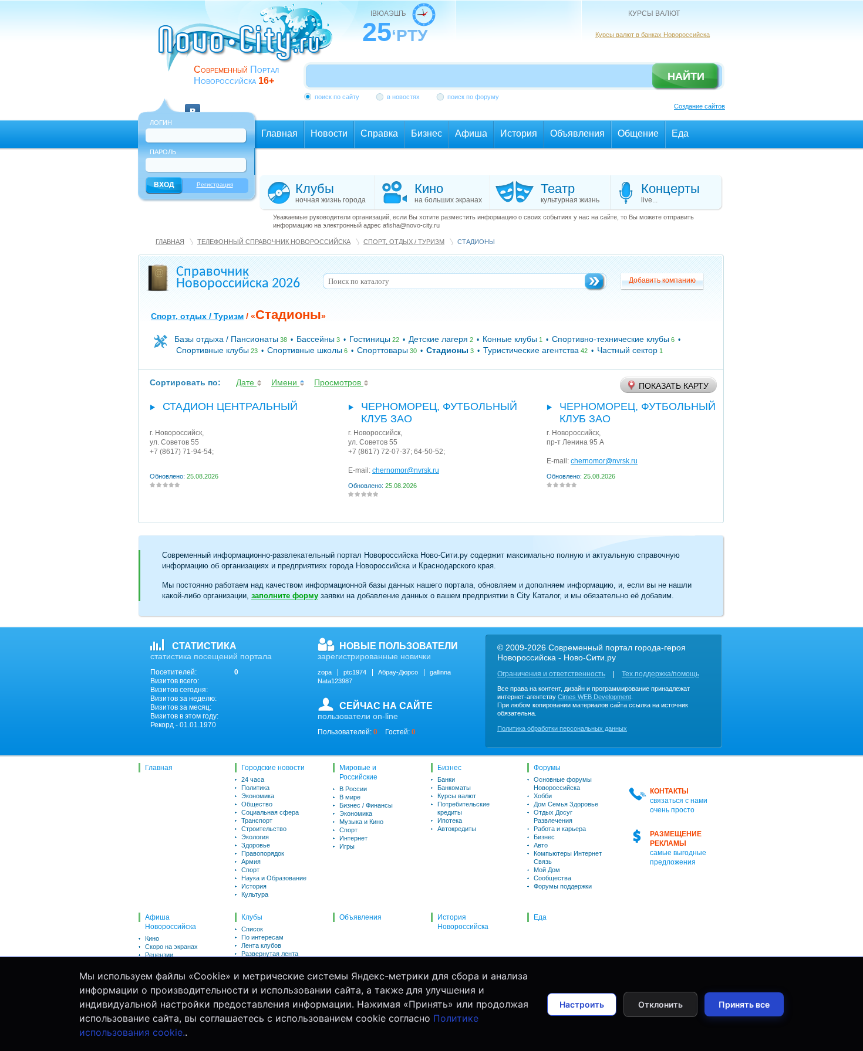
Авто (541, 845)
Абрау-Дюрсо (398, 672)
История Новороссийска (462, 922)
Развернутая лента (269, 953)
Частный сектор (627, 350)
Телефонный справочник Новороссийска (273, 241)
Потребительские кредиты (463, 808)
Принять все (744, 1004)
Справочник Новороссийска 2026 (238, 278)
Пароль (163, 151)
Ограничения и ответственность (551, 674)
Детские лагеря (438, 339)
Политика (255, 787)
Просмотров (338, 382)
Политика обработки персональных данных (562, 728)
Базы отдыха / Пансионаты (226, 339)
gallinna (440, 672)
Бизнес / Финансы (366, 805)
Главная (170, 241)
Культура (254, 894)
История (254, 886)
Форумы (547, 768)
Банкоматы (454, 787)
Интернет (353, 838)
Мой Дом (547, 869)
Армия (251, 861)
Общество (256, 804)
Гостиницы (369, 339)
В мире (349, 797)
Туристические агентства (531, 350)
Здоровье (255, 845)
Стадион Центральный (230, 406)
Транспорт (256, 820)
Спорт (250, 869)
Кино (152, 938)
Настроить (581, 1004)
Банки (446, 779)
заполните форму (284, 595)
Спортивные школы (304, 350)
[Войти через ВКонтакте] (192, 104)
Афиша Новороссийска (170, 922)
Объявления (360, 917)
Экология (255, 836)
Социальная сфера (270, 812)
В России (353, 788)
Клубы (251, 917)
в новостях (403, 96)
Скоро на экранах (171, 946)
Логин (161, 122)
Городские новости (273, 768)
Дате (246, 382)
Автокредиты (456, 828)
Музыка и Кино (361, 821)
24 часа (252, 779)
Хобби (543, 795)
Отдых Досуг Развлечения (553, 816)
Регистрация (215, 184)
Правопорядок (262, 853)
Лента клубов (261, 945)
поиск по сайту (337, 96)
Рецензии (159, 954)
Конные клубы (510, 339)
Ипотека (449, 820)
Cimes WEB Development (594, 696)
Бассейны (315, 339)
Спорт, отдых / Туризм (403, 241)
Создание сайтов (699, 106)
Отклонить (660, 1004)
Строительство (263, 828)
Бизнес (449, 768)
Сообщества (552, 878)
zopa (325, 672)
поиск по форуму (473, 96)
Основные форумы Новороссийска (563, 783)
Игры (347, 846)
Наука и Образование (273, 878)
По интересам (262, 937)
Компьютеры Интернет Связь (568, 857)
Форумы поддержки (563, 886)
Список (252, 929)
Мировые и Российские (358, 772)
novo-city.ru (249, 45)
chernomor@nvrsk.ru (405, 470)
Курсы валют (456, 795)
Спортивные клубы (212, 350)
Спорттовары (382, 350)
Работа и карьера (560, 828)
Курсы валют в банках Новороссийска (652, 34)
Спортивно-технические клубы (610, 339)
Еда (540, 917)
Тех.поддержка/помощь (660, 674)
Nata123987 (335, 680)
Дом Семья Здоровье (566, 804)
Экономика (257, 795)
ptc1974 (354, 672)
